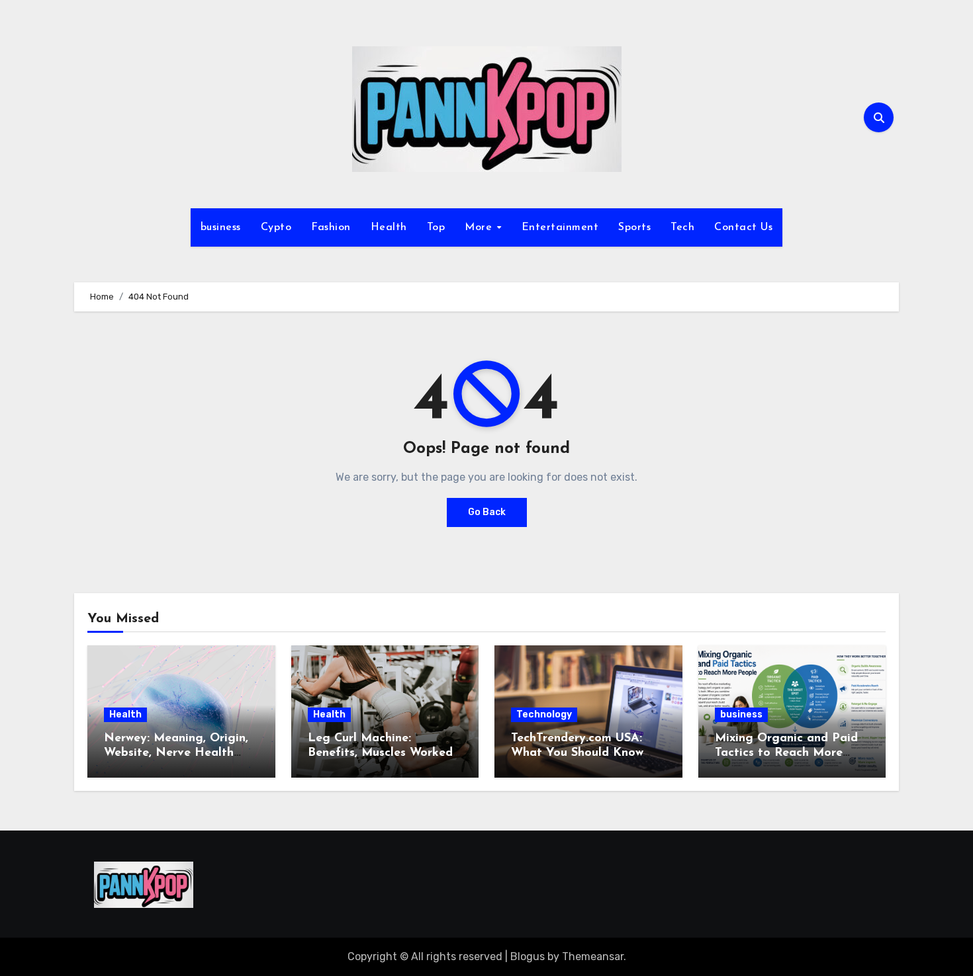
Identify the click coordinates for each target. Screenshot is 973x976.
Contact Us (743, 227)
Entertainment (560, 227)
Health (389, 227)
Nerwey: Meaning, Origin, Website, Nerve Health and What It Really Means (179, 753)
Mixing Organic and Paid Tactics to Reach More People (786, 753)
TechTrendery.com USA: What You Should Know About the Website (577, 753)
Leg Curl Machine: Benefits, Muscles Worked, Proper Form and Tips (381, 753)
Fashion (331, 227)
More (480, 227)
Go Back (487, 512)
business (221, 227)
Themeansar (593, 956)
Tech (682, 227)
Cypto (276, 227)
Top (436, 227)
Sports (634, 227)
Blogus (527, 956)
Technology (544, 714)
